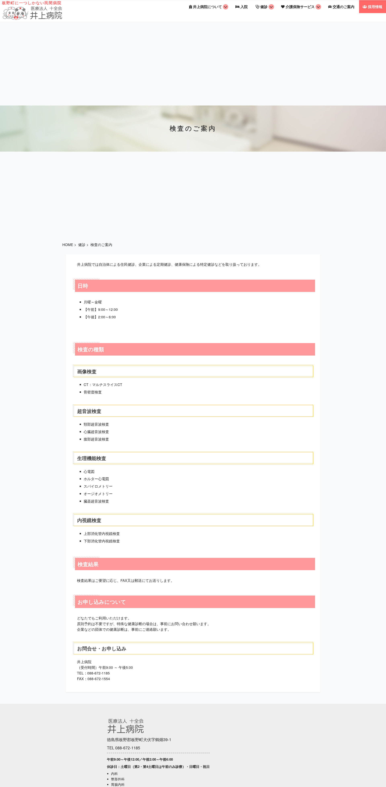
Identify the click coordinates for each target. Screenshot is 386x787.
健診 (264, 6)
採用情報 (375, 6)
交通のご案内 (343, 6)
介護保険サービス (300, 6)
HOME (67, 244)
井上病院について (207, 6)
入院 (244, 6)
